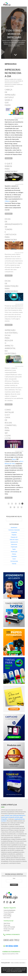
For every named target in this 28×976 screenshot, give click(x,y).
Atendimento (14, 527)
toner (11, 815)
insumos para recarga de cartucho (10, 817)
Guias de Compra (14, 539)
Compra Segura (7, 914)
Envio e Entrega (7, 915)
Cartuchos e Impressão (14, 530)
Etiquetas (14, 534)
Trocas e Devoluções (9, 912)
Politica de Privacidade (9, 927)
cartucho (6, 815)
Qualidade (14, 556)
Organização (14, 546)
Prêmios (14, 554)
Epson (14, 459)
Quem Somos (7, 923)
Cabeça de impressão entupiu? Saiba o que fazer (10, 97)
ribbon (7, 201)
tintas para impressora (19, 815)
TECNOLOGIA (14, 561)
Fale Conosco (7, 917)
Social (14, 558)
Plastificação (14, 551)
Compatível (14, 532)
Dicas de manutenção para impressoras (11, 286)
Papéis (14, 549)
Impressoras (14, 544)
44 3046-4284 (11, 946)
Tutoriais (14, 563)
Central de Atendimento (9, 910)
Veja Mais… (8, 158)
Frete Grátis (7, 930)
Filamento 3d (14, 537)
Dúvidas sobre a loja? (9, 928)
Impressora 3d (14, 542)
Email (14, 878)
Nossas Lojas (7, 925)
